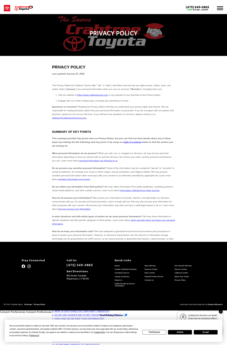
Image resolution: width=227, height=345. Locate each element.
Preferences (154, 332)
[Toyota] (7, 8)
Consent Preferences (12, 311)
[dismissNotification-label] (221, 312)
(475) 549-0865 (197, 7)
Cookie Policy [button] (99, 332)
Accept (205, 332)
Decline (180, 332)
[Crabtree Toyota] (23, 8)
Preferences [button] (34, 335)
